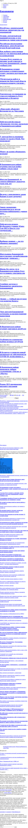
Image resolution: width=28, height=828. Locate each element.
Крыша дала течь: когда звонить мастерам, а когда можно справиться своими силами (13, 597)
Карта (4, 7)
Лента (4, 6)
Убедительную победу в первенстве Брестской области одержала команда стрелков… (13, 81)
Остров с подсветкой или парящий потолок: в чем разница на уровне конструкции (13, 38)
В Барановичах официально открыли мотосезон (13, 658)
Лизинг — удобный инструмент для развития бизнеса (13, 300)
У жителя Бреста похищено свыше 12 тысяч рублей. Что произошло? (12, 139)
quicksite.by (3, 812)
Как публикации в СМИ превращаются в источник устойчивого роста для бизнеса (11, 709)
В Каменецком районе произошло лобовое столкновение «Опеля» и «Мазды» (10, 370)
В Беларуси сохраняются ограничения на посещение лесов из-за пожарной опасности (12, 559)
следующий (3, 396)
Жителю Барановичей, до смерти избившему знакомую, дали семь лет (12, 181)
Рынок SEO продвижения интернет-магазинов (11, 385)
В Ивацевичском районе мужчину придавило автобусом (13, 328)
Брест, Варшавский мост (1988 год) (9, 761)
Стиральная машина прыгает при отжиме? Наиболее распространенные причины (11, 705)
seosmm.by (9, 812)
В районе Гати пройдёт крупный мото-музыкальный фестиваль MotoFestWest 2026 (12, 555)
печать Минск (8, 792)
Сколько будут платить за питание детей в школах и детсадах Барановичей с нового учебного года (13, 62)
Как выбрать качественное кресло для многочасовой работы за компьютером (14, 53)
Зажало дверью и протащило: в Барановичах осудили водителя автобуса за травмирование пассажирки (13, 693)
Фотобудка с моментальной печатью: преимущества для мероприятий (12, 30)
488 (11, 395)
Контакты (5, 4)
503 (23, 395)
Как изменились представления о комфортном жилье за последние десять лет (12, 575)
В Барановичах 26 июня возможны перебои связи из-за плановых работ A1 (14, 547)
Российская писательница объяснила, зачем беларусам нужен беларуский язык (12, 46)
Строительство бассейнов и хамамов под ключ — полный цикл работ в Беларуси (14, 725)
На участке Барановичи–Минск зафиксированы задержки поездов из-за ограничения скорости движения (13, 634)
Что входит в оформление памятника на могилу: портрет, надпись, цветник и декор (13, 582)
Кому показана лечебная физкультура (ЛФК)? (12, 613)
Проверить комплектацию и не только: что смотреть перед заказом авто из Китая (14, 669)
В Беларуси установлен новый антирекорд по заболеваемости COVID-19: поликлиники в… (13, 354)
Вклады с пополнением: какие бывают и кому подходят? (13, 195)
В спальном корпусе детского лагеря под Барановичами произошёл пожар (11, 511)
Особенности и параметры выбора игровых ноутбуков (11, 340)
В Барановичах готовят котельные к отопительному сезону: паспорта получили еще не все (13, 72)
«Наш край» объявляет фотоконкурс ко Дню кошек (12, 110)
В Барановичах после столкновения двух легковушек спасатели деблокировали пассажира (14, 617)
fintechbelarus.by (16, 812)
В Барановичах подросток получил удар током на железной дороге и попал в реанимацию (14, 531)
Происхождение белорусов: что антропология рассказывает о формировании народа (12, 543)
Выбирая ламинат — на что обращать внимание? (12, 242)
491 (17, 395)
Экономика (6, 16)
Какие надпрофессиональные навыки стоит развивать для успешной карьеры (11, 535)
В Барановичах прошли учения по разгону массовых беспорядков (12, 567)
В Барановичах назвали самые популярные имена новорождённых (12, 551)
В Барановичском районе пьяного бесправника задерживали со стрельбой (13, 610)
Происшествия (7, 19)
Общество (5, 18)
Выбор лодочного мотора (7, 585)
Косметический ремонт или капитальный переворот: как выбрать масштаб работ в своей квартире (12, 606)
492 (19, 395)
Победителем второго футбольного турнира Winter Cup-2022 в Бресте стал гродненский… (12, 227)
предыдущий (3, 395)
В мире (5, 22)
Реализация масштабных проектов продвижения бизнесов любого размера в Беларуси (14, 721)
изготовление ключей (6, 790)
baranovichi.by (3, 24)
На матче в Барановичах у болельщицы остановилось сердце (11, 642)
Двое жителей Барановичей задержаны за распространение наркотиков (13, 314)
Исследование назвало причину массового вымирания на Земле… (11, 764)
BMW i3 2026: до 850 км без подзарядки (10, 620)
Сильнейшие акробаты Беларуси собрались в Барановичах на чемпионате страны (13, 499)
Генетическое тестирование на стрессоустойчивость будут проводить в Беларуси (13, 96)
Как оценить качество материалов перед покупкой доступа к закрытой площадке (13, 527)
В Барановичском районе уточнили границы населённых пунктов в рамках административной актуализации (12, 628)
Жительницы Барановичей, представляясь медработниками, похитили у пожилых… (14, 256)
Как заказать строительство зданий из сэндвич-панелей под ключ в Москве (12, 676)
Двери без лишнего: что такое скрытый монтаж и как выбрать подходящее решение (13, 688)
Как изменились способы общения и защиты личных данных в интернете (12, 571)
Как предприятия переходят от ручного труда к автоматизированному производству (12, 519)
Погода (5, 20)
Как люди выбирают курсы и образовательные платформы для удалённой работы (12, 589)
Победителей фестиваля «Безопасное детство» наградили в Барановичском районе (14, 124)
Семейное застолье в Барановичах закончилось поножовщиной (11, 286)
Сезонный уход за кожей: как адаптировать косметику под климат (11, 654)
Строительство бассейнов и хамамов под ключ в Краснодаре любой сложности (13, 680)
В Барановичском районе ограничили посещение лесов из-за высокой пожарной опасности (14, 523)
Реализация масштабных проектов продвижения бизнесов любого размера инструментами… (13, 736)
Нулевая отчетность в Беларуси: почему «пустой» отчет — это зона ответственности (13, 563)
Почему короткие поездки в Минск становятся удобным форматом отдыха (12, 593)
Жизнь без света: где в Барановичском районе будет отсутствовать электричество (12, 271)
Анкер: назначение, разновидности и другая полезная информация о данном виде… (13, 210)
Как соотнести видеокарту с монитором (10, 672)
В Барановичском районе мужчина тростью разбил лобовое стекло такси (10, 166)
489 (13, 395)
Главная (5, 15)
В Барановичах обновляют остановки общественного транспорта (10, 684)
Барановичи (7, 11)
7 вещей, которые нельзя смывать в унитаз (11, 579)
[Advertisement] (14, 429)
